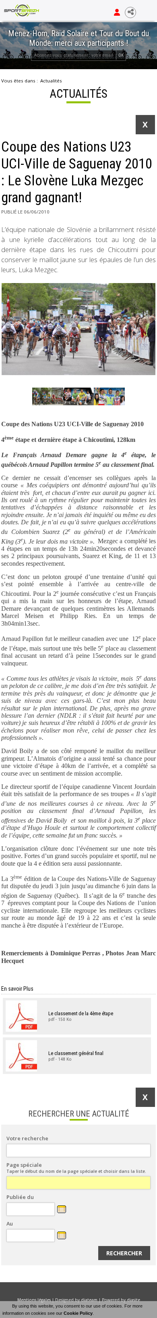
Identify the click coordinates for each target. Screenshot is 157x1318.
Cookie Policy (78, 1313)
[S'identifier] (117, 12)
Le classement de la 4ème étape (80, 1013)
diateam (89, 1300)
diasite (133, 1300)
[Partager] (130, 12)
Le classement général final (75, 1053)
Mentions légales (34, 1300)
